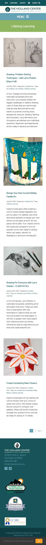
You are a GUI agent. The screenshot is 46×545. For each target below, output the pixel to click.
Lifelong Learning (30, 89)
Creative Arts (29, 86)
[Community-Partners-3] (15, 478)
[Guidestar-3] (15, 496)
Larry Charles (19, 89)
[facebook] (6, 468)
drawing (11, 89)
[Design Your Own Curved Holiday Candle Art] (23, 161)
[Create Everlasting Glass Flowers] (23, 357)
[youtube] (10, 468)
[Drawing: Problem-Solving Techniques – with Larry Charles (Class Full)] (23, 52)
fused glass (29, 390)
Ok (39, 541)
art (7, 89)
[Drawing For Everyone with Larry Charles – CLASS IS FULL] (23, 260)
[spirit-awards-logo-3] (15, 518)
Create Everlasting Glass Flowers (21, 382)
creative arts (21, 390)
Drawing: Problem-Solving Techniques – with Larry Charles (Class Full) (21, 78)
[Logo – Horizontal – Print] (23, 8)
